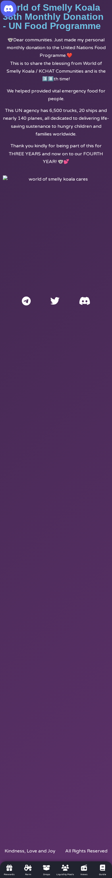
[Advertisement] (56, 571)
